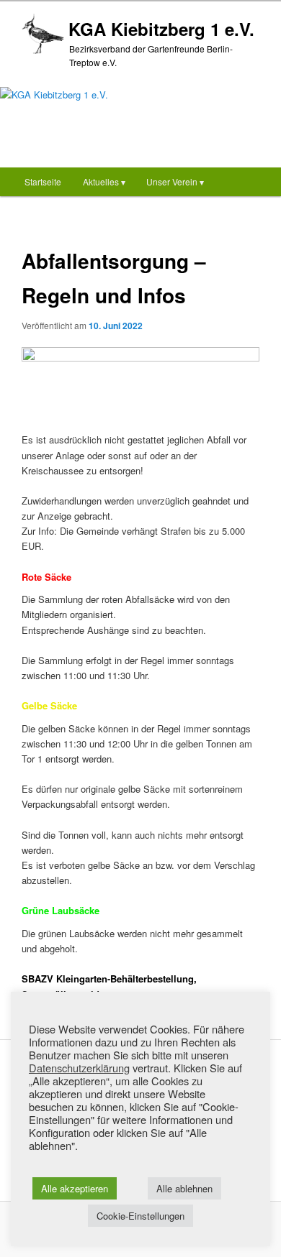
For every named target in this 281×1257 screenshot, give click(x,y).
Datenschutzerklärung (79, 1068)
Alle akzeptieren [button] (74, 1188)
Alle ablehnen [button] (184, 1188)
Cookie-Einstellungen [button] (140, 1216)
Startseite (42, 181)
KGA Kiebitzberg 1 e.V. (161, 29)
